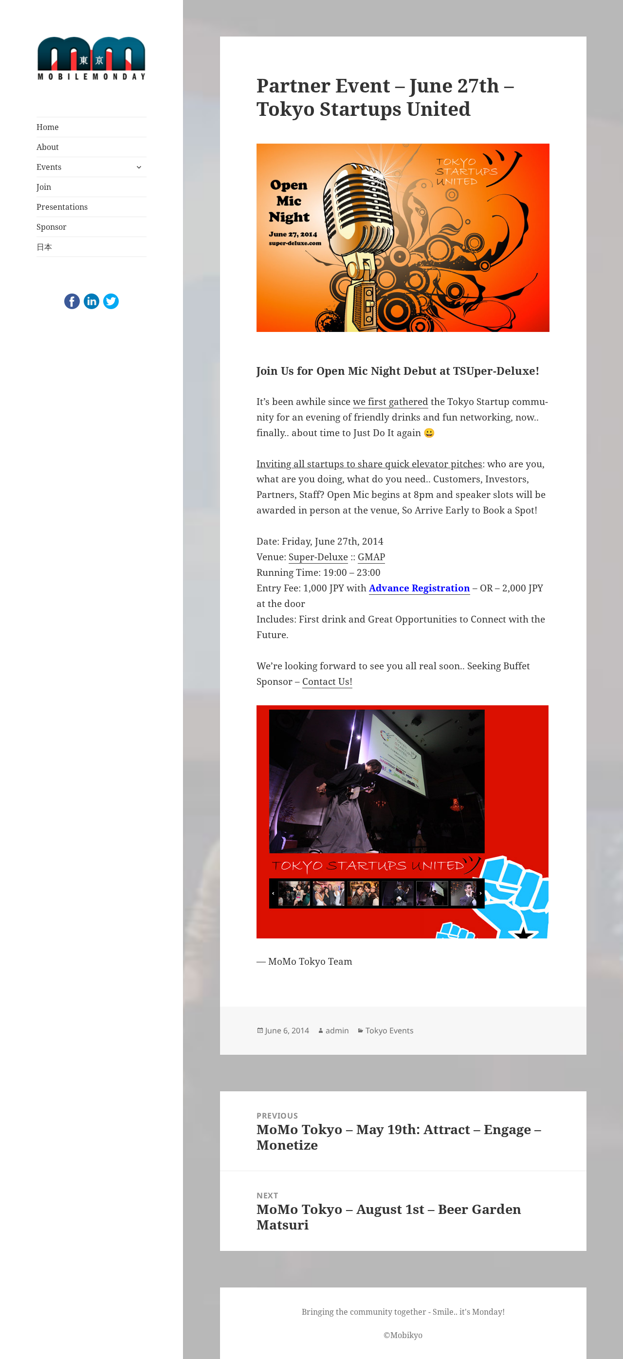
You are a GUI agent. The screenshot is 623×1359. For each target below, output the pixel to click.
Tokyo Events (390, 1030)
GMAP (371, 557)
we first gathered (390, 401)
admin (337, 1030)
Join (44, 187)
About (48, 147)
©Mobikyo (403, 1335)
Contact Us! (327, 681)
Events (49, 167)
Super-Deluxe (318, 557)
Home (48, 127)
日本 (44, 246)
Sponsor (52, 226)
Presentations (62, 207)
